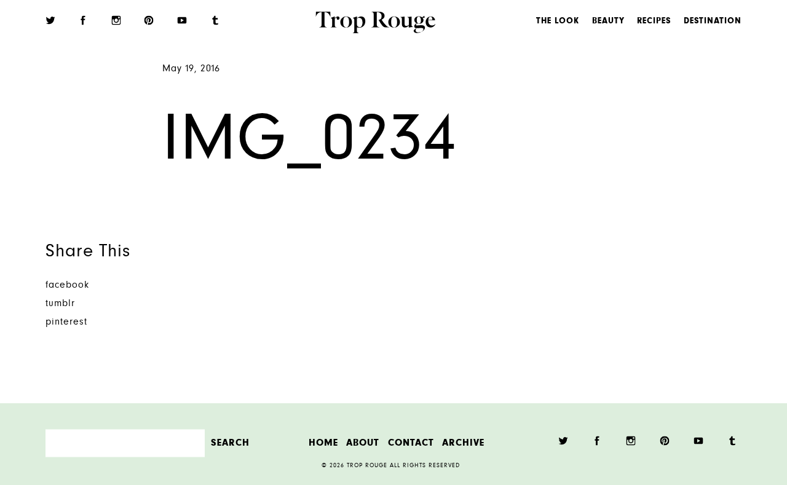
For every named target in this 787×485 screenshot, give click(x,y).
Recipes (654, 21)
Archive (463, 443)
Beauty (608, 21)
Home (323, 443)
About (362, 443)
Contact (411, 443)
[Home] (375, 24)
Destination (713, 21)
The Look (557, 21)
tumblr (60, 304)
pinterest (66, 322)
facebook (67, 285)
